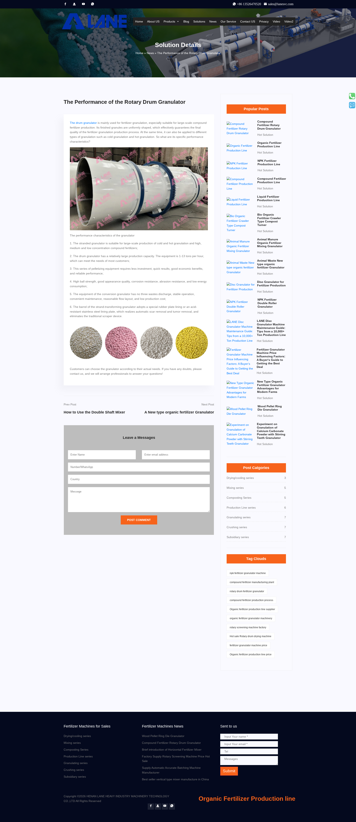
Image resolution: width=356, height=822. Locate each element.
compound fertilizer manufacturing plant (252, 582)
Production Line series (78, 756)
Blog (186, 21)
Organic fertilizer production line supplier (252, 609)
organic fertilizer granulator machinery (251, 618)
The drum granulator (83, 122)
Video (276, 21)
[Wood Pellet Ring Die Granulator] (241, 411)
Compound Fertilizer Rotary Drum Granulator (171, 742)
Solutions (199, 21)
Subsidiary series (75, 776)
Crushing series (74, 769)
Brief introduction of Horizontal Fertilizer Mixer (171, 749)
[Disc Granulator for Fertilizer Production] (241, 286)
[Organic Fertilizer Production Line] (241, 147)
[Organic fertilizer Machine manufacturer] (83, 4)
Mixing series (72, 742)
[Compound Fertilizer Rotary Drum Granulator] (241, 128)
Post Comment (139, 520)
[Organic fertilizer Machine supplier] (65, 4)
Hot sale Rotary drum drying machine (250, 636)
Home (139, 21)
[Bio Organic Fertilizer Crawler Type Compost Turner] (241, 222)
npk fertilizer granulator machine (248, 573)
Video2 (288, 21)
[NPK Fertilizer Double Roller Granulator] (241, 306)
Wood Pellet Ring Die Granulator (163, 736)
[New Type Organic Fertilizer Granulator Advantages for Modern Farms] (241, 389)
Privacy (264, 21)
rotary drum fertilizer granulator (247, 591)
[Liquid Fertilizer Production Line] (241, 201)
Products (169, 21)
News (213, 21)
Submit (229, 771)
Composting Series (76, 749)
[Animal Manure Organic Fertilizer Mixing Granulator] (241, 246)
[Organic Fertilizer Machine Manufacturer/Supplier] (96, 21)
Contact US (247, 21)
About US (153, 21)
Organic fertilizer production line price (251, 654)
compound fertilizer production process (251, 600)
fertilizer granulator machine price (248, 645)
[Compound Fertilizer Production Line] (241, 183)
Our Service (228, 21)
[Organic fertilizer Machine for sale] (74, 4)
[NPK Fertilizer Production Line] (241, 165)
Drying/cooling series (77, 736)
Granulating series (76, 763)
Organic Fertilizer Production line (247, 798)
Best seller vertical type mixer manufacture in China (175, 779)
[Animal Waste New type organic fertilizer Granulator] (241, 267)
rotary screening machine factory (248, 627)
